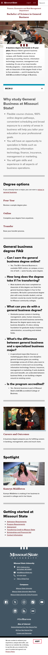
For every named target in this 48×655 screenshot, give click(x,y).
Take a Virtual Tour (23, 579)
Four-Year (9, 200)
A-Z (34, 3)
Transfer (8, 226)
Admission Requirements (16, 521)
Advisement (11, 527)
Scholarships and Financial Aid (19, 532)
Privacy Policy (10, 652)
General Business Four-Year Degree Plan (24, 627)
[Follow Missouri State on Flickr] (33, 611)
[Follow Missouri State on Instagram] (24, 602)
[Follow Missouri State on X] (15, 602)
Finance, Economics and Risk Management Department (24, 9)
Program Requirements (16, 524)
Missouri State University (24, 588)
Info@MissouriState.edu (24, 572)
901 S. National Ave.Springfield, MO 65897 (24, 568)
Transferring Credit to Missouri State (21, 529)
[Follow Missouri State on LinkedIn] (15, 611)
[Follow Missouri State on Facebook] (6, 602)
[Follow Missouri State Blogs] (24, 611)
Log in (29, 3)
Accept (37, 641)
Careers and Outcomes (16, 434)
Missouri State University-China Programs (24, 595)
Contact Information (15, 535)
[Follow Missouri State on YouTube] (42, 602)
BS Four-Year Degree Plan (24, 630)
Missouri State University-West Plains (24, 592)
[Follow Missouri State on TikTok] (33, 602)
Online (7, 213)
